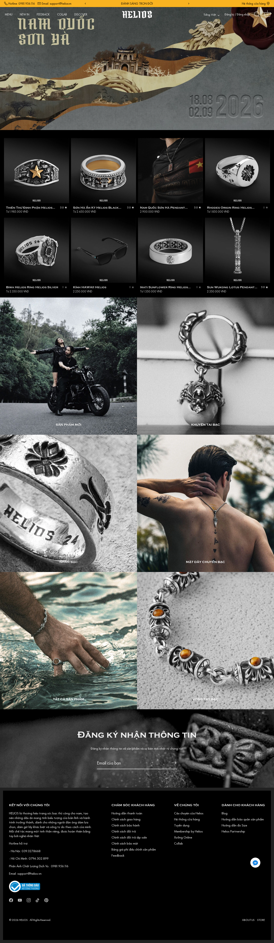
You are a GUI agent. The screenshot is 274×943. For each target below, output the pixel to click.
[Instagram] (29, 900)
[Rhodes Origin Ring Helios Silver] (237, 170)
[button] (255, 863)
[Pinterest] (46, 900)
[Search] (257, 14)
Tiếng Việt (210, 15)
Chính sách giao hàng (126, 819)
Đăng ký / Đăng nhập (237, 14)
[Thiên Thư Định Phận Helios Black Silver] (36, 170)
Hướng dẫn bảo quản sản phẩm (243, 819)
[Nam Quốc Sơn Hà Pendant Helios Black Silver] (170, 170)
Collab (178, 843)
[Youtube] (20, 900)
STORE (261, 920)
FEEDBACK (43, 14)
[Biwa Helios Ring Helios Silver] (36, 250)
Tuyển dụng (181, 825)
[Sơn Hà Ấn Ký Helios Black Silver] (103, 170)
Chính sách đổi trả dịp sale (129, 837)
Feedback (118, 855)
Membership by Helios (188, 831)
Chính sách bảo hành (126, 825)
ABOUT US (248, 920)
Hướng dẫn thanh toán (127, 813)
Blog (224, 813)
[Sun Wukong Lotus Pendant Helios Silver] (237, 250)
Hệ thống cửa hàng (254, 3)
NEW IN (24, 14)
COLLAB (62, 14)
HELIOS (23, 920)
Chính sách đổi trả (124, 831)
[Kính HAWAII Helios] (103, 250)
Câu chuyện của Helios (188, 813)
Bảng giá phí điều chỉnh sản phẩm (134, 849)
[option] (137, 65)
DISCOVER (80, 14)
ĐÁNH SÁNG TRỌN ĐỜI (142, 3)
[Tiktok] (38, 900)
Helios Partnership (233, 831)
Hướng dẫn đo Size (234, 825)
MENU (8, 14)
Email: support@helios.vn (56, 3)
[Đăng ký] (173, 763)
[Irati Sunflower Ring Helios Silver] (170, 250)
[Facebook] (11, 900)
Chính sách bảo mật (125, 843)
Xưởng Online (183, 837)
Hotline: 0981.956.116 (21, 3)
